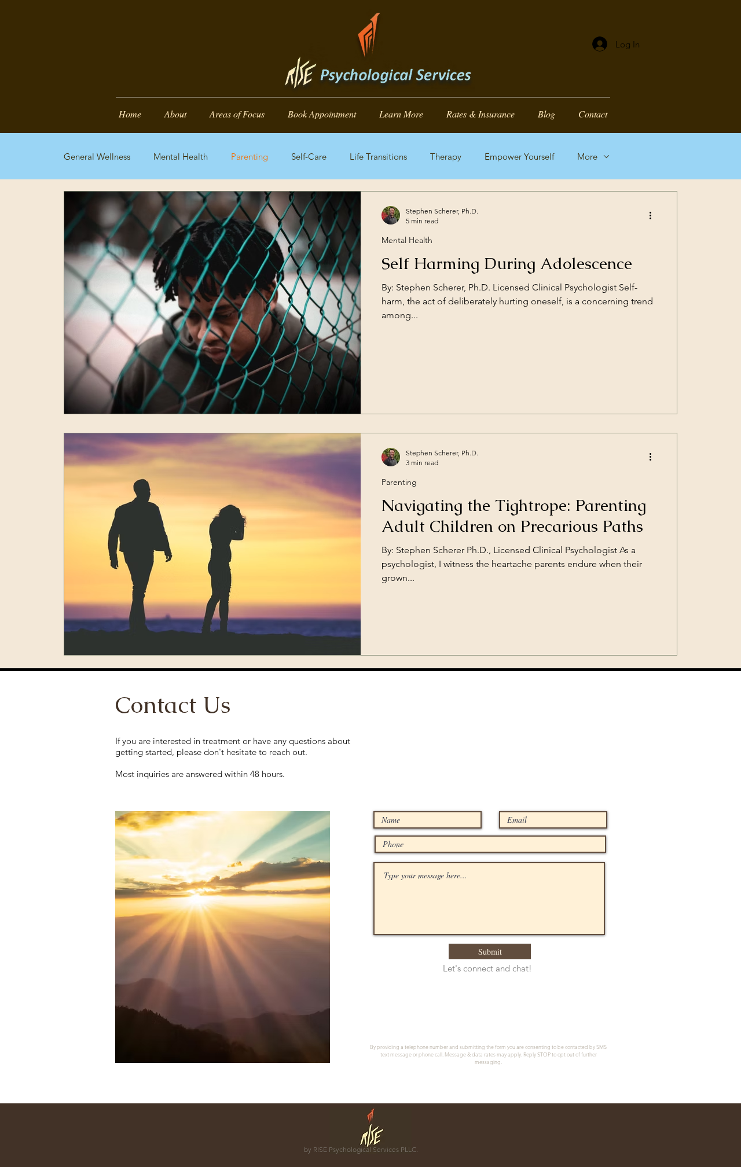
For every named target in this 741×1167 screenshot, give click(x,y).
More (587, 156)
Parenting (249, 156)
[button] (401, 113)
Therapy (445, 156)
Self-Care (309, 156)
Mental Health (180, 156)
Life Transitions (378, 156)
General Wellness (97, 156)
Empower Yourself (519, 156)
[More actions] (654, 215)
